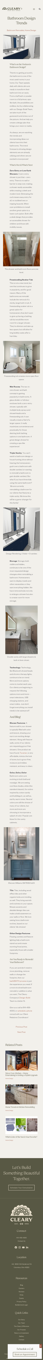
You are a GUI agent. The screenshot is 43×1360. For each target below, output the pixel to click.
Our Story (21, 1320)
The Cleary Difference (21, 1326)
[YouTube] (23, 1247)
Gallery (21, 1336)
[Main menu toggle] (33, 9)
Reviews (21, 1292)
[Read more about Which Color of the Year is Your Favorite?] (21, 1125)
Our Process (21, 1330)
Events (21, 1298)
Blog (21, 1285)
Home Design (30, 30)
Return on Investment (21, 1333)
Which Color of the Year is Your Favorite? (21, 1137)
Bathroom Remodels (15, 30)
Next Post (21, 1032)
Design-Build (24, 997)
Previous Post (21, 1027)
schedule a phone (25, 1010)
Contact (21, 1339)
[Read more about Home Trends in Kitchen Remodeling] (21, 1094)
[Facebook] (16, 1247)
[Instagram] (19, 1247)
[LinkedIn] (27, 1247)
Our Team (21, 1323)
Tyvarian (23, 753)
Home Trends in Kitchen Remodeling (20, 1107)
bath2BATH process (18, 981)
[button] (40, 9)
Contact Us (21, 1241)
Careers (21, 1288)
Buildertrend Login (21, 1305)
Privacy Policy (21, 1301)
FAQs (21, 1295)
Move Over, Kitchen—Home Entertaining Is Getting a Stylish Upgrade (21, 1074)
